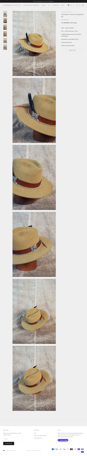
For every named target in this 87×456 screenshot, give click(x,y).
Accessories (56, 5)
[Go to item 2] (5, 20)
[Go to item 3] (5, 27)
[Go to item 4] (5, 34)
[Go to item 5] (5, 40)
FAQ (35, 433)
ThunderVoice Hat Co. (66, 11)
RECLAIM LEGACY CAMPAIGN (31, 5)
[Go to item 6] (5, 47)
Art (49, 5)
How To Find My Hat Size (40, 435)
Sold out (72, 50)
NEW (63, 5)
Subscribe (8, 443)
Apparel (44, 5)
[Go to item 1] (5, 14)
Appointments (38, 438)
